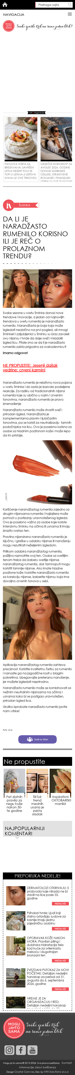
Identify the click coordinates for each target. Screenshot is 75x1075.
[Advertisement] (37, 71)
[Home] (33, 1028)
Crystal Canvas (24, 1071)
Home (5, 4)
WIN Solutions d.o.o (56, 1071)
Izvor (10, 730)
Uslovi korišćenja (45, 1067)
